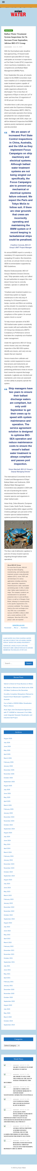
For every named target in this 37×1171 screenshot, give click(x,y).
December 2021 (9, 950)
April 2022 (7, 938)
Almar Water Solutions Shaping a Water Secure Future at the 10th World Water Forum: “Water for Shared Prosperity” (17, 640)
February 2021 (8, 981)
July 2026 (7, 742)
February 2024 (8, 856)
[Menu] (3, 2)
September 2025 (9, 781)
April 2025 (7, 801)
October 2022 (8, 915)
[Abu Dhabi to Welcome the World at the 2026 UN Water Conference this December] (7, 1077)
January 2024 (8, 860)
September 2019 (9, 1025)
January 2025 (8, 813)
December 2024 (9, 817)
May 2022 (7, 934)
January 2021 (8, 985)
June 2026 (7, 746)
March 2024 (8, 852)
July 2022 (7, 927)
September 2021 (9, 962)
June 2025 (7, 793)
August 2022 (8, 923)
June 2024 (7, 840)
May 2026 (7, 750)
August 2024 (8, 832)
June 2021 (7, 970)
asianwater (8, 47)
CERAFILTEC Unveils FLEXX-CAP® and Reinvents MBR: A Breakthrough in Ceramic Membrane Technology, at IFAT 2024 (18, 648)
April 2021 (7, 978)
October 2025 (8, 778)
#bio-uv (16, 628)
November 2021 (9, 954)
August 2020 (8, 1005)
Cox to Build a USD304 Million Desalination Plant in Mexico (18, 704)
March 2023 (8, 895)
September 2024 (9, 829)
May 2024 (7, 844)
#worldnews (24, 628)
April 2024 (7, 848)
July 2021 (7, 966)
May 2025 (7, 797)
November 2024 (9, 821)
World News (8, 30)
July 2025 (7, 789)
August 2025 (8, 785)
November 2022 (9, 911)
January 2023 (8, 903)
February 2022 (8, 946)
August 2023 (8, 880)
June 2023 (7, 887)
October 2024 (8, 825)
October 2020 (8, 997)
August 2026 (8, 738)
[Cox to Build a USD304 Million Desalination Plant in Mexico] (7, 1101)
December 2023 (9, 864)
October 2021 (8, 958)
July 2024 (7, 836)
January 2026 (8, 766)
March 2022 (8, 942)
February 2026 (8, 762)
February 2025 (8, 809)
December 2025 (9, 770)
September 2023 (9, 876)
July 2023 (7, 883)
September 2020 (9, 1001)
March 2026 (8, 758)
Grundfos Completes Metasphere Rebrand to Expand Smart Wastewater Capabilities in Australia (18, 696)
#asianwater (7, 628)
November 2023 (9, 868)
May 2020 (7, 1013)
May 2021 (7, 974)
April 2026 (7, 754)
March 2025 (8, 805)
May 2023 (7, 891)
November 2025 (9, 774)
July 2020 (7, 1009)
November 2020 (9, 993)
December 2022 (9, 907)
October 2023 (8, 872)
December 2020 (9, 989)
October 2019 (8, 1021)
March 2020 (8, 1017)
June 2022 (7, 931)
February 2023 (8, 899)
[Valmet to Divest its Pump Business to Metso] (7, 1067)
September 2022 (9, 919)
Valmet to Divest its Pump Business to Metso (18, 684)
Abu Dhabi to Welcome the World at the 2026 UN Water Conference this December (18, 689)
